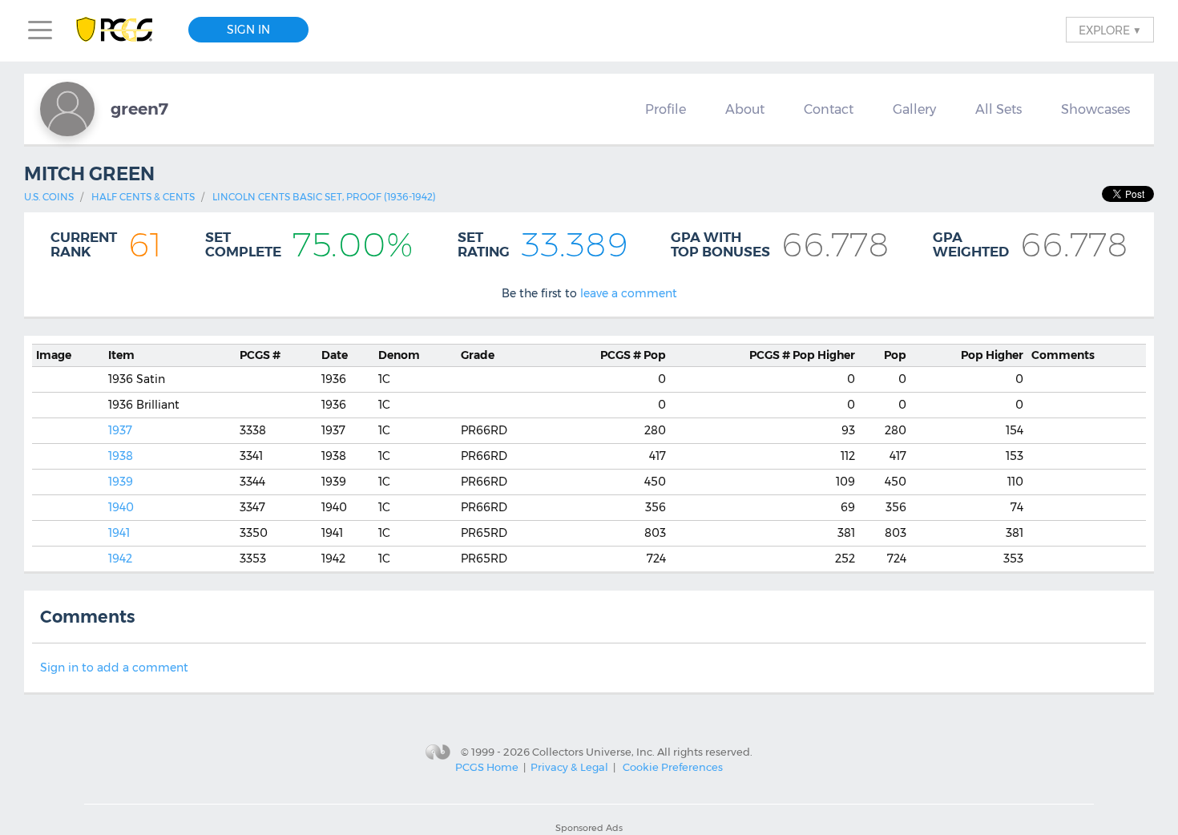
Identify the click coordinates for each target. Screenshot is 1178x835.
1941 (119, 533)
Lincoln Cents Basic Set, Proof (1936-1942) (324, 197)
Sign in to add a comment (114, 667)
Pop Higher (802, 355)
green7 (139, 109)
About (744, 109)
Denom (399, 355)
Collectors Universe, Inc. (593, 751)
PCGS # (260, 355)
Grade (477, 355)
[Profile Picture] (67, 109)
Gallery (914, 109)
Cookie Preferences (673, 766)
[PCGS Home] (122, 30)
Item (121, 355)
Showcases (1095, 109)
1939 (120, 481)
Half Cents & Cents (143, 197)
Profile (665, 109)
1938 (120, 456)
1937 (120, 430)
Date (334, 355)
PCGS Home (486, 766)
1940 (121, 507)
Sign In (248, 29)
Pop (633, 355)
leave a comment (628, 293)
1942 (120, 558)
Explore (1110, 30)
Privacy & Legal (569, 766)
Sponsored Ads (589, 827)
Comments (1063, 355)
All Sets (998, 109)
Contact (828, 109)
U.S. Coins (49, 197)
